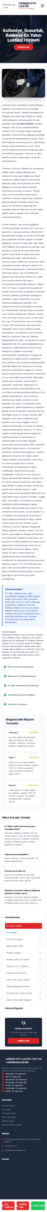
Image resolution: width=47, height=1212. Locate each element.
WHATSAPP (39, 1206)
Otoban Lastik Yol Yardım (11, 1125)
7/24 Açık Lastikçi (9, 1113)
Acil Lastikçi (6, 1109)
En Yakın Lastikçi (8, 1106)
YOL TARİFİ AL (9, 1205)
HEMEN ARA (23, 47)
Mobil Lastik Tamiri (9, 1117)
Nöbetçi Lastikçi (8, 1121)
